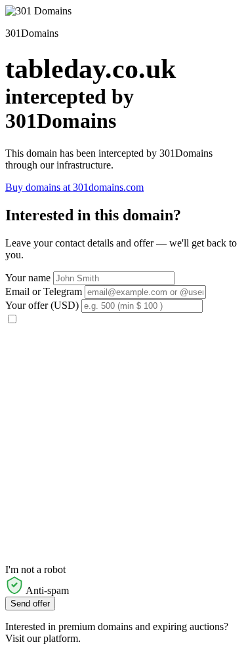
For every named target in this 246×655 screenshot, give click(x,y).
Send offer (30, 603)
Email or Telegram (43, 291)
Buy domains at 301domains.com (74, 187)
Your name (28, 277)
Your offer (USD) (42, 305)
